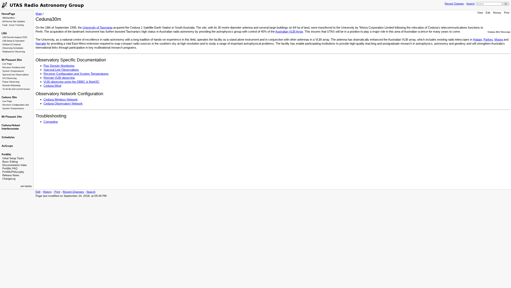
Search (470, 3)
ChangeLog (8, 178)
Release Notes (10, 175)
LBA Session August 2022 (14, 37)
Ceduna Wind (52, 85)
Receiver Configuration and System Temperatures (76, 73)
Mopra (498, 39)
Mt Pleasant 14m (12, 116)
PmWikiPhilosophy (13, 171)
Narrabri (41, 43)
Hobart (477, 39)
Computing (51, 121)
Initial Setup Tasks (13, 158)
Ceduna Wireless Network (61, 99)
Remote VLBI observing (59, 77)
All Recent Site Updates (13, 21)
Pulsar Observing (10, 82)
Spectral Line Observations (15, 74)
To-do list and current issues (16, 89)
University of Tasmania (97, 27)
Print (506, 12)
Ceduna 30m (9, 97)
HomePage (8, 13)
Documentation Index (14, 165)
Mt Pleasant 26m (12, 59)
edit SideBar (26, 186)
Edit (488, 12)
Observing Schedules (12, 48)
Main (39, 13)
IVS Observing (9, 78)
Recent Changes (454, 3)
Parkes (488, 39)
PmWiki (6, 154)
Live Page (7, 64)
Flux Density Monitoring (59, 65)
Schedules (8, 137)
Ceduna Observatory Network (63, 103)
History (497, 12)
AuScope (7, 145)
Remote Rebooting (11, 85)
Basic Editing (10, 161)
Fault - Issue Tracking (13, 25)
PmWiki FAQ (9, 168)
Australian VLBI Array (289, 31)
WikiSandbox (8, 18)
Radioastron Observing (13, 51)
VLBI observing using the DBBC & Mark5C (71, 81)
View (480, 12)
